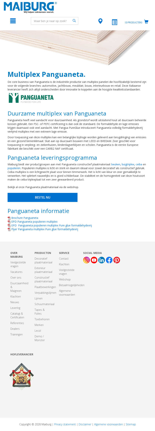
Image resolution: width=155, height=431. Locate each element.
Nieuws (14, 302)
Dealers (15, 329)
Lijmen (39, 298)
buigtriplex (128, 164)
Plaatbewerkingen (45, 287)
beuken (115, 164)
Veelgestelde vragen (18, 264)
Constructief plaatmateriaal (43, 279)
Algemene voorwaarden (67, 292)
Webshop (65, 279)
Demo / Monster (40, 338)
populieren (14, 168)
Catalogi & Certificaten (17, 315)
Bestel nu (42, 197)
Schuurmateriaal (44, 304)
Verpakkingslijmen (45, 292)
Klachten (15, 296)
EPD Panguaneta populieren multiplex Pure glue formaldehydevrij (51, 225)
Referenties (17, 323)
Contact (64, 258)
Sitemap (131, 424)
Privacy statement (65, 424)
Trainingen (16, 334)
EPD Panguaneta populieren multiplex (34, 221)
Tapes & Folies (40, 311)
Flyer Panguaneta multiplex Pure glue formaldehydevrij (44, 229)
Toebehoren (42, 319)
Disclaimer (85, 424)
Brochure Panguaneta (24, 218)
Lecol (38, 330)
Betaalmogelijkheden (71, 285)
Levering (15, 308)
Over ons (15, 277)
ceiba (139, 164)
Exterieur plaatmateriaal (43, 270)
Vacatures (16, 272)
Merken (39, 325)
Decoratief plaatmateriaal (43, 260)
